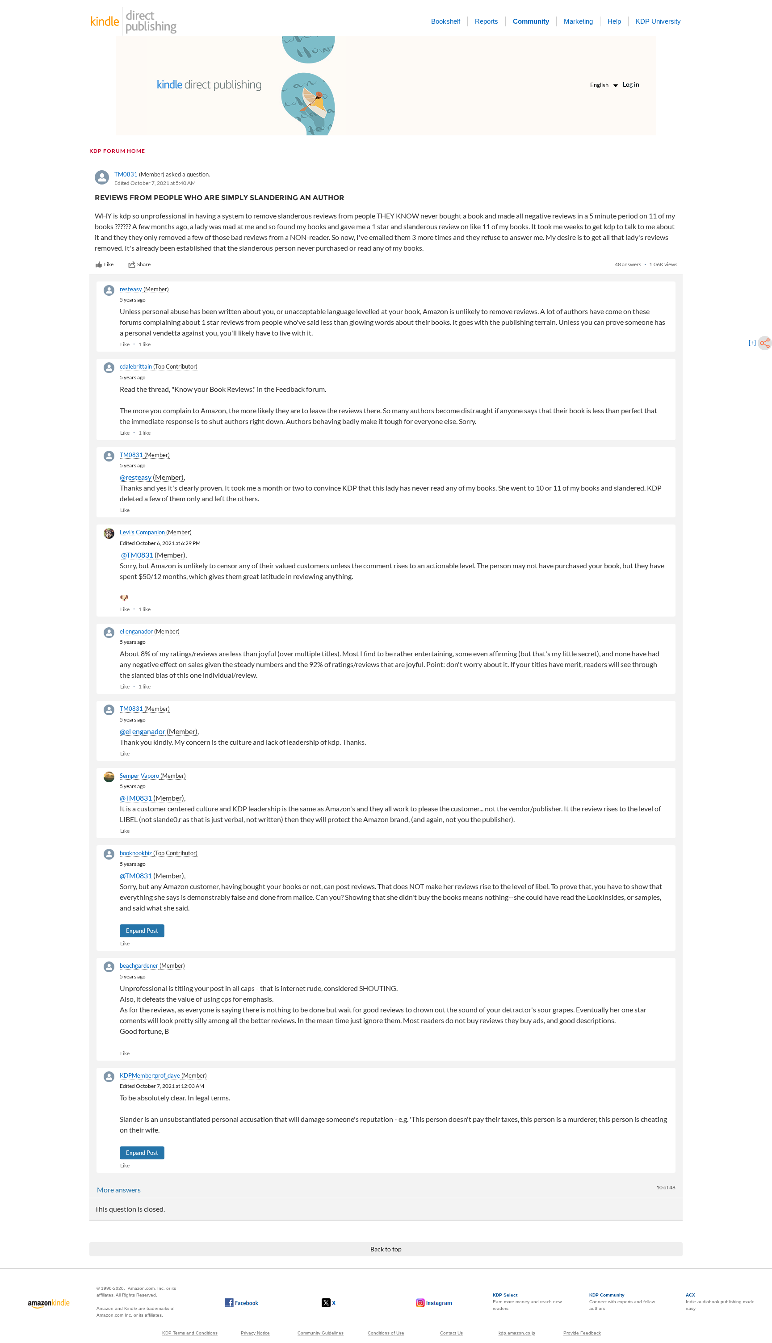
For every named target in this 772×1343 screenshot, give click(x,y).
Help (614, 21)
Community (531, 21)
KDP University (658, 21)
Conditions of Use (386, 1332)
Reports (486, 21)
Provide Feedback (582, 1332)
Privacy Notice (255, 1332)
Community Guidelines (321, 1332)
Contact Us (451, 1332)
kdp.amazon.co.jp (517, 1332)
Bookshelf (445, 21)
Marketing (578, 21)
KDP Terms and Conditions (190, 1332)
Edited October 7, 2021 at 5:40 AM (155, 183)
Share (144, 264)
